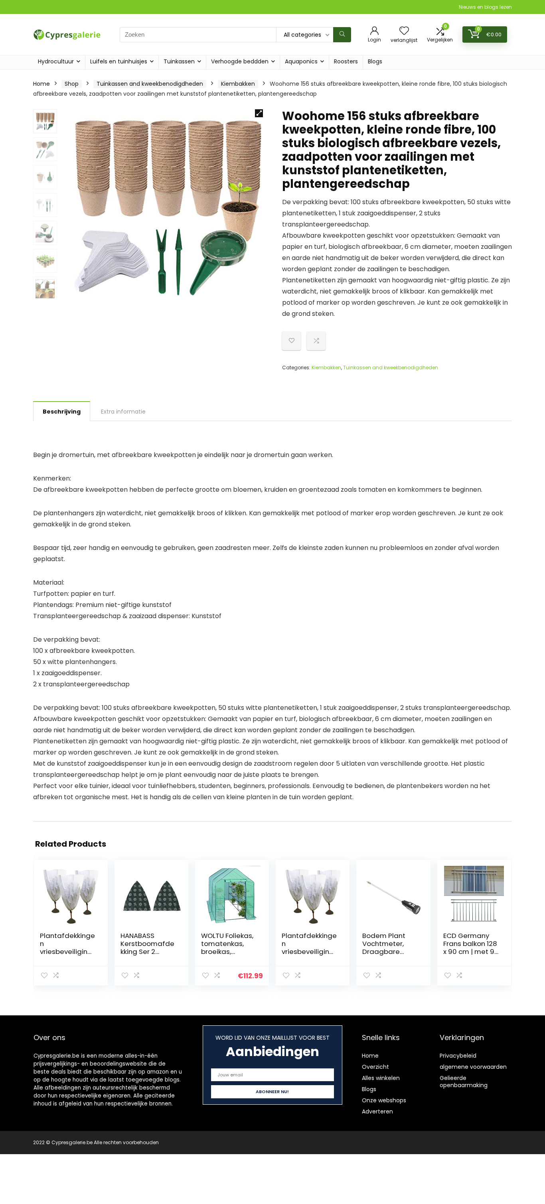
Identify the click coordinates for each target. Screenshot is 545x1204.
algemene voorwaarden (473, 1067)
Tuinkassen (179, 61)
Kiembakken (238, 84)
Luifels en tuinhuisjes (118, 61)
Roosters (346, 61)
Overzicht (375, 1067)
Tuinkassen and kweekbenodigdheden (150, 84)
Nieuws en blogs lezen (485, 7)
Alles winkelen (381, 1078)
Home (41, 84)
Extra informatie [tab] (123, 412)
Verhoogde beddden (240, 61)
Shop (72, 84)
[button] (259, 113)
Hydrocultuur (56, 61)
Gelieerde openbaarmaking (464, 1081)
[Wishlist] (404, 31)
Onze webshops (384, 1100)
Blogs (375, 61)
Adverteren (377, 1111)
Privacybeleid (458, 1056)
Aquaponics (301, 61)
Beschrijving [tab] (62, 412)
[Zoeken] (342, 34)
